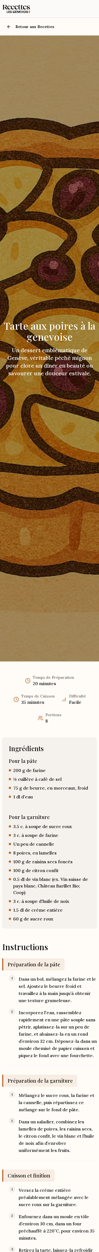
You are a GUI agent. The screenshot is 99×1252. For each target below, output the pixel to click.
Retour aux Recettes (34, 26)
